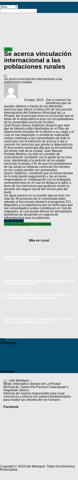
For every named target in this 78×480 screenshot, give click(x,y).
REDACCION (14, 100)
